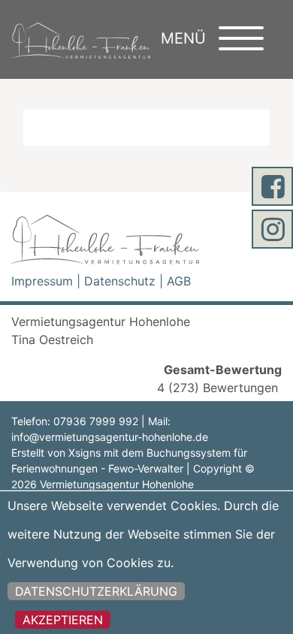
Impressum (42, 280)
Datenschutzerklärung (96, 591)
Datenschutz (120, 280)
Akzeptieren (63, 619)
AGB (179, 280)
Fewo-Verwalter (145, 468)
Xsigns (84, 452)
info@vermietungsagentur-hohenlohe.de (109, 436)
